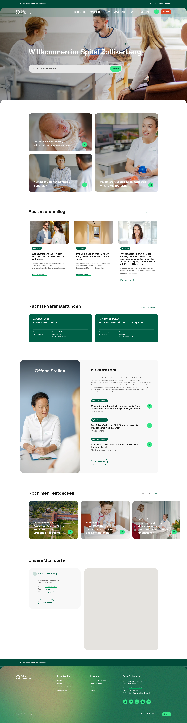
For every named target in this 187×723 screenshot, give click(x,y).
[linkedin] (142, 701)
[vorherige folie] (143, 493)
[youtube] (137, 701)
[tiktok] (148, 701)
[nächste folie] (156, 493)
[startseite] (28, 15)
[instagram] (125, 701)
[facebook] (131, 701)
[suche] (156, 14)
